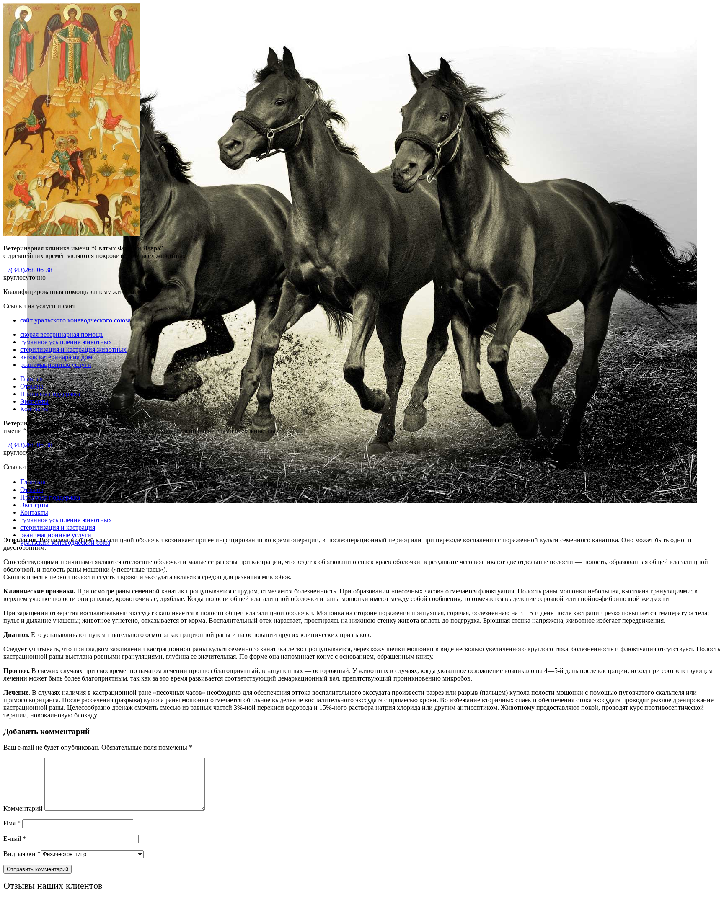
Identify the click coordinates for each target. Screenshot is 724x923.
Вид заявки (22, 853)
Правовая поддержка (50, 393)
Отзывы (31, 386)
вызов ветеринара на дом (56, 357)
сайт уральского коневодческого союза (75, 320)
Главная (31, 378)
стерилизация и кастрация (57, 527)
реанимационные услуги (55, 364)
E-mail (14, 838)
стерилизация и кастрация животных (73, 349)
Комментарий (23, 808)
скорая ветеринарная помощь (61, 334)
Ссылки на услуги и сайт (39, 466)
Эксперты (34, 401)
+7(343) (27, 269)
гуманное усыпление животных (66, 341)
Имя (12, 823)
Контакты (34, 409)
